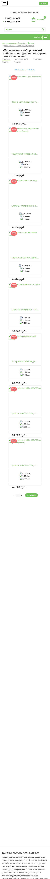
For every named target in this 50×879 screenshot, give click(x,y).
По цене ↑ (5, 62)
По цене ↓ (17, 62)
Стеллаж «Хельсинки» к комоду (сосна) (30, 206)
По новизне (6, 59)
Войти (43, 3)
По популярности (21, 59)
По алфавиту (38, 59)
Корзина (41, 18)
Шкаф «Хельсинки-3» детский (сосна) (29, 362)
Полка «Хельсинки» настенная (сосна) (30, 258)
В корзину (31, 495)
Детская (31, 43)
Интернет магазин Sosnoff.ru (14, 43)
